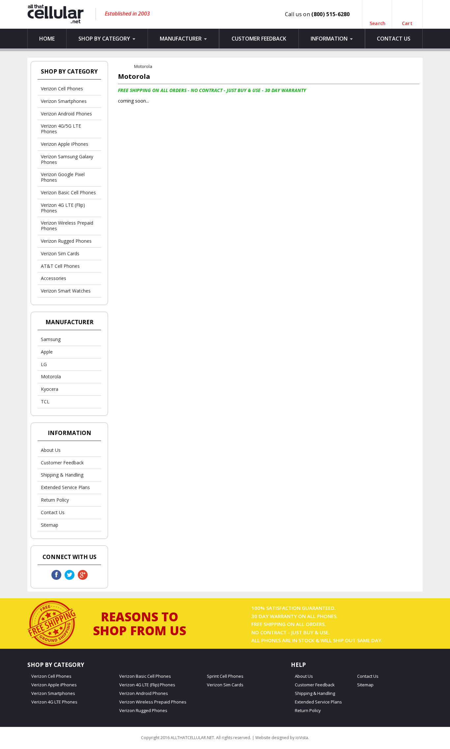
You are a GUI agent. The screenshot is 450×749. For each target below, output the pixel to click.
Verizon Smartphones (64, 101)
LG (44, 364)
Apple (47, 352)
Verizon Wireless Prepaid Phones (67, 226)
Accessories (53, 278)
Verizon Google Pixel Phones (63, 177)
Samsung (51, 339)
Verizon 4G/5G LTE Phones (61, 129)
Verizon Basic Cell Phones (68, 192)
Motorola (51, 376)
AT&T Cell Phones (60, 266)
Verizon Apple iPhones (64, 144)
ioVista (301, 737)
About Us (51, 450)
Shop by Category (104, 38)
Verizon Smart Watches (66, 291)
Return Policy (55, 500)
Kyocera (49, 389)
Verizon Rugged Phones (66, 241)
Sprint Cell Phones (225, 676)
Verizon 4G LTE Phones (54, 702)
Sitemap (49, 525)
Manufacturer (181, 38)
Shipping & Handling (62, 475)
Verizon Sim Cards (60, 253)
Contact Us (393, 38)
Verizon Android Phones (66, 113)
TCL (45, 401)
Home (47, 38)
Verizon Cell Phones (62, 88)
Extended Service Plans (65, 487)
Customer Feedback (259, 38)
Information (330, 38)
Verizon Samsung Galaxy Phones (67, 159)
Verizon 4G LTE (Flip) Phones (63, 208)
